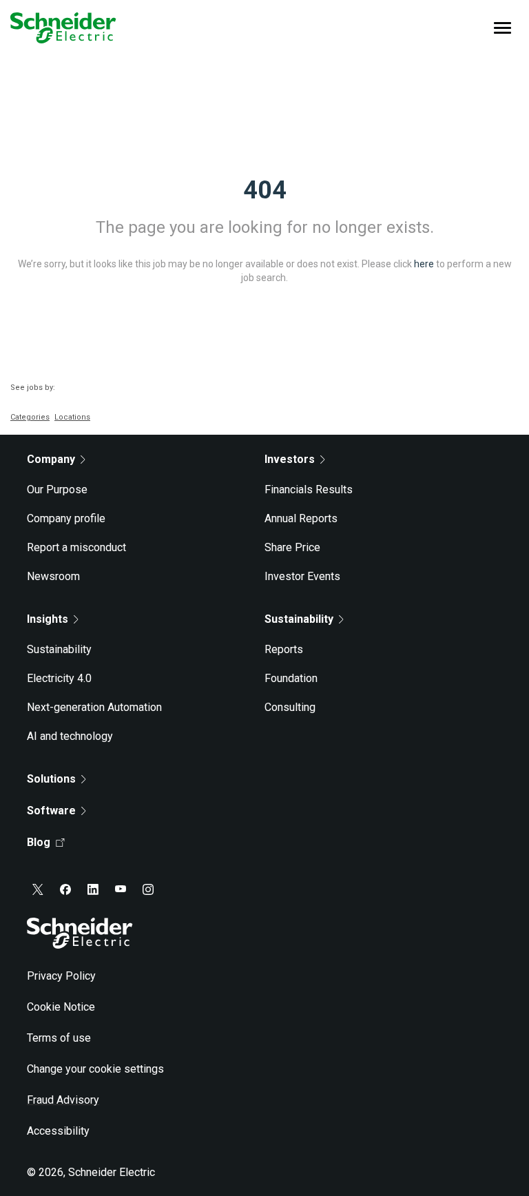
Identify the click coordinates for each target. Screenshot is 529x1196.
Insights (47, 619)
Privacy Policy (61, 975)
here (424, 263)
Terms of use (59, 1037)
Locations (72, 417)
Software (51, 810)
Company (51, 459)
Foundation (291, 678)
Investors (289, 459)
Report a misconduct (76, 547)
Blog (38, 842)
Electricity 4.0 (59, 678)
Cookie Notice (61, 1006)
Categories (30, 417)
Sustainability (59, 649)
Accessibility (58, 1130)
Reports (283, 649)
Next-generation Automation (94, 707)
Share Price (292, 547)
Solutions (51, 778)
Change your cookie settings (95, 1068)
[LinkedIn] (93, 889)
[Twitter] (38, 889)
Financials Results (308, 489)
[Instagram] (148, 889)
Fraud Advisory (63, 1099)
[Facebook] (65, 889)
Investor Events (302, 576)
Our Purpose (57, 489)
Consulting (289, 707)
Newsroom (53, 576)
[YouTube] (121, 889)
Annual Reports (301, 518)
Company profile (66, 518)
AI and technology (70, 736)
